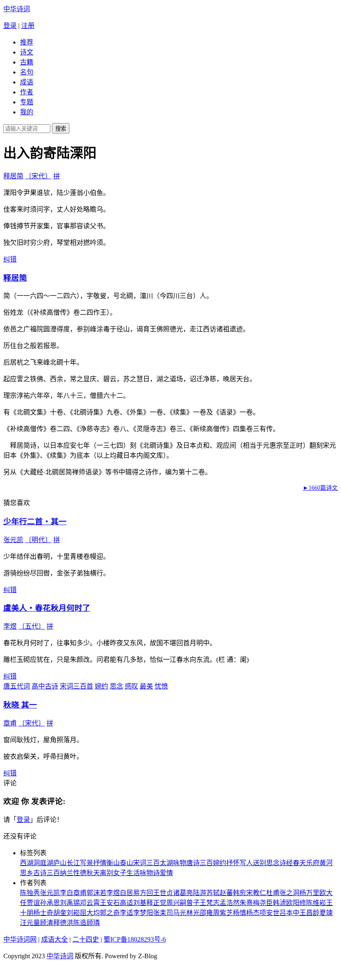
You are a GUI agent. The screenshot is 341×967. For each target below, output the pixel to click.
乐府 (312, 862)
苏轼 (213, 892)
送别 (259, 862)
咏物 (179, 862)
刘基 (139, 902)
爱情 (166, 872)
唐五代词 (16, 686)
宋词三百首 (76, 686)
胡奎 (60, 912)
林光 (193, 912)
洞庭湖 (43, 862)
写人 (246, 862)
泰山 (126, 862)
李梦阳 (143, 912)
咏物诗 (150, 872)
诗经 (286, 862)
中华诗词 (16, 8)
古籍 (26, 62)
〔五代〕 (31, 626)
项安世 (269, 912)
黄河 (326, 862)
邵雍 (206, 912)
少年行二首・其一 (35, 521)
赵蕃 (226, 892)
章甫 (10, 723)
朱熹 (246, 902)
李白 (66, 892)
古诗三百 (46, 872)
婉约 (101, 686)
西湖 (26, 862)
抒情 (99, 862)
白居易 (130, 892)
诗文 (26, 52)
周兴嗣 (176, 902)
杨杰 (252, 912)
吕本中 (289, 912)
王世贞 (163, 892)
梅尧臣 (263, 902)
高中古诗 (45, 686)
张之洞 (289, 892)
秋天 (93, 872)
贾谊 (33, 902)
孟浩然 (230, 902)
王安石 (110, 902)
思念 (116, 686)
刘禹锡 (70, 902)
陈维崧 (316, 902)
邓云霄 (90, 902)
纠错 (10, 259)
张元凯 (13, 539)
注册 (28, 25)
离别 (106, 872)
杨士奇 (43, 912)
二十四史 (85, 939)
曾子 (193, 902)
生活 (133, 872)
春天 (299, 862)
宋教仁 (256, 892)
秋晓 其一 (20, 705)
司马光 (176, 912)
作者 (26, 92)
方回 (146, 892)
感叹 (131, 686)
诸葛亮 (183, 892)
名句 (26, 72)
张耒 (159, 912)
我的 (26, 112)
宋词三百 (146, 862)
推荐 (26, 42)
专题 (26, 102)
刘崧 (73, 912)
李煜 (10, 626)
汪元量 (30, 922)
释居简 (13, 176)
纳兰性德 (73, 872)
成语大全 (54, 939)
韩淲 (279, 902)
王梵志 (210, 902)
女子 (119, 872)
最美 (146, 686)
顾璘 (93, 922)
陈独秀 (30, 892)
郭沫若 (96, 892)
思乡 (26, 872)
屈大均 (90, 912)
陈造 (79, 922)
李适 (126, 912)
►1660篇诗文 (320, 488)
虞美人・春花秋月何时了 (46, 608)
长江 (73, 862)
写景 (86, 862)
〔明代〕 (38, 539)
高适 (126, 902)
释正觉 (156, 902)
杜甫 (272, 892)
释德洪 (63, 922)
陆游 (199, 892)
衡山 (113, 862)
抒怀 (233, 862)
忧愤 (161, 686)
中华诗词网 (20, 939)
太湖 (166, 862)
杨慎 (239, 912)
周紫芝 (223, 912)
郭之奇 (110, 912)
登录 (10, 25)
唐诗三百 (199, 862)
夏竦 (326, 912)
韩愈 (239, 892)
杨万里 (309, 892)
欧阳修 (296, 902)
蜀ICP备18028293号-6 (135, 939)
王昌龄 (309, 912)
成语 (26, 82)
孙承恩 (50, 902)
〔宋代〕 (38, 176)
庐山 (60, 862)
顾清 (46, 922)
